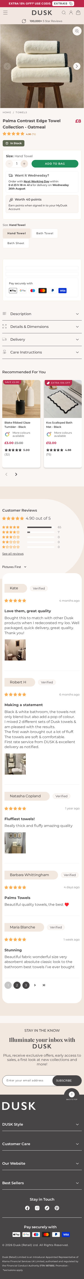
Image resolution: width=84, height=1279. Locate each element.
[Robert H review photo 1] (15, 764)
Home (7, 112)
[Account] (71, 12)
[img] (15, 600)
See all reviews (13, 553)
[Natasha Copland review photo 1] (15, 843)
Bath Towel (45, 233)
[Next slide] (16, 474)
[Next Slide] (76, 66)
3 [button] (26, 985)
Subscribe (64, 1080)
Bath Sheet (15, 243)
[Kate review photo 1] (15, 650)
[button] (63, 12)
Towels (21, 112)
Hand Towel (16, 233)
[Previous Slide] (7, 66)
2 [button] (17, 985)
